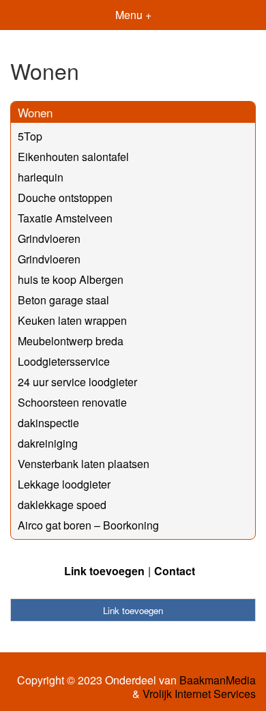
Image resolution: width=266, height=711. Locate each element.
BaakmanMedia (217, 680)
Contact (174, 571)
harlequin (40, 177)
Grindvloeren (49, 238)
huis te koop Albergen (70, 279)
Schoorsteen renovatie (72, 402)
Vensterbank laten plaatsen (83, 463)
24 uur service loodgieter (77, 382)
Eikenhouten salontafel (73, 156)
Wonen (35, 112)
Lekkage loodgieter (64, 484)
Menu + (133, 15)
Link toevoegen (104, 571)
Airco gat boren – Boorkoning (88, 525)
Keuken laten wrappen (72, 320)
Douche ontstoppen (65, 197)
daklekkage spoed (62, 504)
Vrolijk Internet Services (199, 694)
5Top (30, 136)
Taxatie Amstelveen (65, 218)
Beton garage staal (63, 300)
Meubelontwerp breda (70, 341)
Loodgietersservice (64, 361)
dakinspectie (48, 423)
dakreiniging (48, 443)
